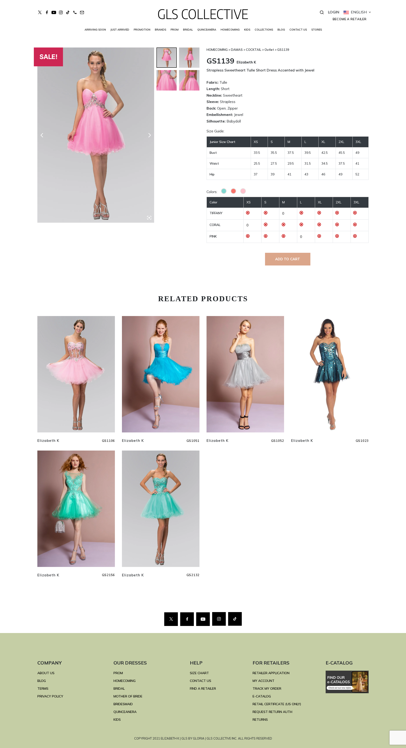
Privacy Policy (50, 696)
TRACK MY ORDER (267, 688)
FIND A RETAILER (203, 688)
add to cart (287, 259)
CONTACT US (298, 29)
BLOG (281, 29)
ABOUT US (46, 673)
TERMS (42, 688)
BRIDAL (119, 688)
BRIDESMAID (123, 704)
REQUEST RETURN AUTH (272, 712)
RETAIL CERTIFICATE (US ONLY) (277, 704)
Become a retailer (350, 19)
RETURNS (260, 719)
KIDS (247, 29)
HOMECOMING (230, 29)
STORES (316, 29)
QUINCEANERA (206, 29)
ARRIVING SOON (95, 29)
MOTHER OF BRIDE (127, 696)
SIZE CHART (199, 673)
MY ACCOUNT (263, 681)
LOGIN (333, 12)
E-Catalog (262, 696)
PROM (175, 29)
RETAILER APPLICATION (271, 673)
